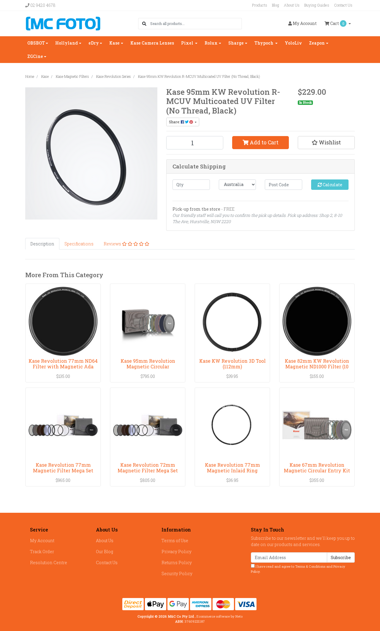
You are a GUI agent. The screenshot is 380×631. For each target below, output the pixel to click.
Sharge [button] (236, 43)
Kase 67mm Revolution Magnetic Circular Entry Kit (317, 468)
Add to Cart (263, 142)
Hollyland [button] (66, 43)
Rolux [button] (211, 43)
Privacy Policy (176, 551)
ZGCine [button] (35, 56)
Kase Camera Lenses (152, 43)
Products (259, 5)
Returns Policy (177, 562)
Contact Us (343, 5)
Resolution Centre (48, 562)
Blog (275, 5)
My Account (42, 540)
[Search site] (144, 23)
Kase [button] (114, 43)
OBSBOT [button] (36, 43)
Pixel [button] (187, 43)
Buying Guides (316, 5)
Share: (175, 121)
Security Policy (177, 573)
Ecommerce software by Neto (220, 616)
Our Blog (104, 551)
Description (42, 244)
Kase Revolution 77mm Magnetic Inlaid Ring (232, 468)
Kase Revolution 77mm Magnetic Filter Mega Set (63, 468)
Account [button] (305, 23)
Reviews (113, 244)
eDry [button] (93, 43)
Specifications (79, 244)
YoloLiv (293, 43)
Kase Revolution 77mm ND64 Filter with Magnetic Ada (63, 364)
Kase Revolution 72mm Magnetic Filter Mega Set (148, 468)
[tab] (42, 244)
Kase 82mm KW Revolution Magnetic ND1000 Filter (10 (317, 364)
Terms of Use (175, 540)
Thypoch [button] (264, 43)
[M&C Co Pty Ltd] (63, 23)
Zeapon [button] (317, 43)
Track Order (42, 551)
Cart (336, 23)
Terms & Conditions (310, 566)
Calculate (332, 184)
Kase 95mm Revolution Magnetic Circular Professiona (148, 366)
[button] (326, 142)
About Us (292, 5)
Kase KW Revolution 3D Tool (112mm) (232, 364)
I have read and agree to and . (298, 569)
